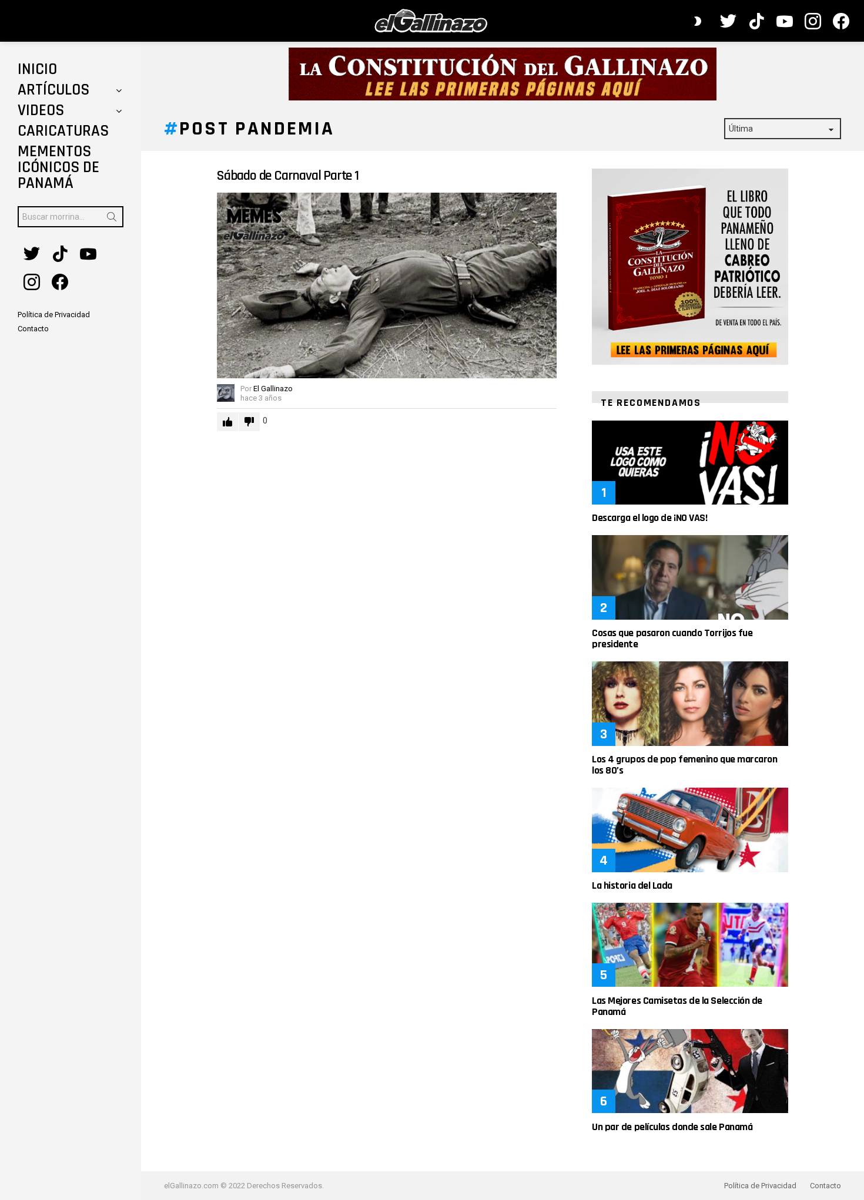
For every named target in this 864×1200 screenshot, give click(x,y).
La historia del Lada (632, 885)
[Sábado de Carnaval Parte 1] (387, 285)
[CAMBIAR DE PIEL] (697, 21)
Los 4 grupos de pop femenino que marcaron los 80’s (685, 764)
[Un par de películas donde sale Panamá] (690, 1071)
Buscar (111, 219)
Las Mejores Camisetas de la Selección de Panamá (677, 1006)
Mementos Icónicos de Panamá (58, 167)
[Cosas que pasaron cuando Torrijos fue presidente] (690, 577)
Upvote (227, 421)
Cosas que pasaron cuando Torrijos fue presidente (672, 638)
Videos (41, 110)
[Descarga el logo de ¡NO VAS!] (690, 463)
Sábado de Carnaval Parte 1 (288, 175)
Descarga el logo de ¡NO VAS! (649, 518)
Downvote (249, 421)
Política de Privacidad (760, 1185)
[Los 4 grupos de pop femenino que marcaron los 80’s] (690, 703)
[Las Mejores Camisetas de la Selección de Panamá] (690, 945)
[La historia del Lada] (690, 830)
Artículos (53, 90)
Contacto (825, 1185)
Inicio (37, 69)
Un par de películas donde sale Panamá (672, 1127)
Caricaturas (63, 131)
